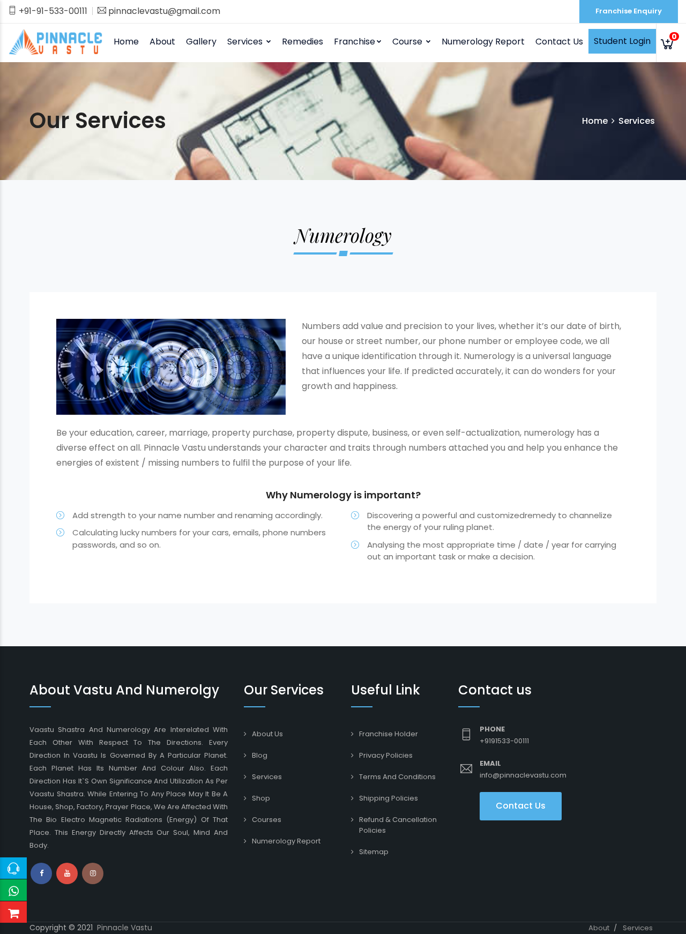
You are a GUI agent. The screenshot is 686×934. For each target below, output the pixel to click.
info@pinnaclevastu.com (523, 775)
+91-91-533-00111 (52, 11)
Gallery (201, 41)
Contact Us (559, 41)
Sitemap (374, 852)
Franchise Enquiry (628, 11)
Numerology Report (483, 41)
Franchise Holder (388, 734)
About (162, 41)
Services (267, 777)
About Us (267, 734)
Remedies (302, 41)
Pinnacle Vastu (124, 927)
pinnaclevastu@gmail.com (163, 11)
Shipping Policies (388, 798)
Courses (266, 820)
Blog (259, 755)
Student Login (622, 41)
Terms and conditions (397, 777)
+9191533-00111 (504, 741)
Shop (261, 798)
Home (126, 41)
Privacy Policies (386, 755)
